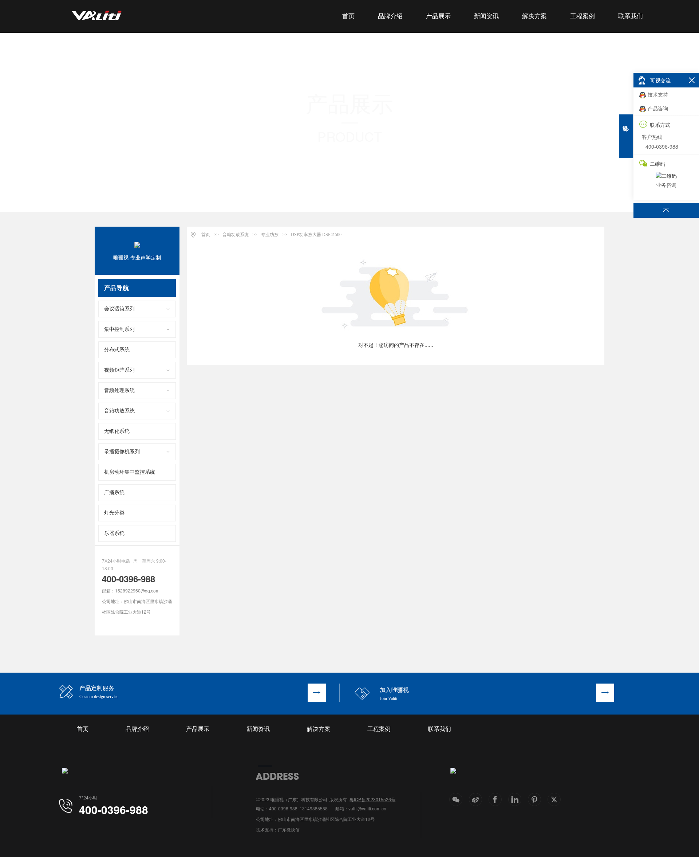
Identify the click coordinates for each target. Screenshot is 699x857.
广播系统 (114, 492)
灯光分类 (114, 513)
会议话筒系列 (119, 309)
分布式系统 (117, 349)
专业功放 (270, 234)
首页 (348, 16)
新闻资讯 (486, 16)
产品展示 (438, 16)
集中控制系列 (119, 329)
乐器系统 (114, 533)
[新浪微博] (475, 799)
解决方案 (534, 16)
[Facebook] (495, 799)
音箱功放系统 (119, 411)
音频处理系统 (119, 390)
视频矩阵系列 (119, 370)
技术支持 (658, 94)
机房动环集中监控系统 (129, 472)
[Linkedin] (514, 799)
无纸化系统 (117, 431)
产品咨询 (658, 108)
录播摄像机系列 (122, 451)
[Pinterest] (534, 799)
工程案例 (582, 16)
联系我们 (630, 16)
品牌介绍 (390, 16)
